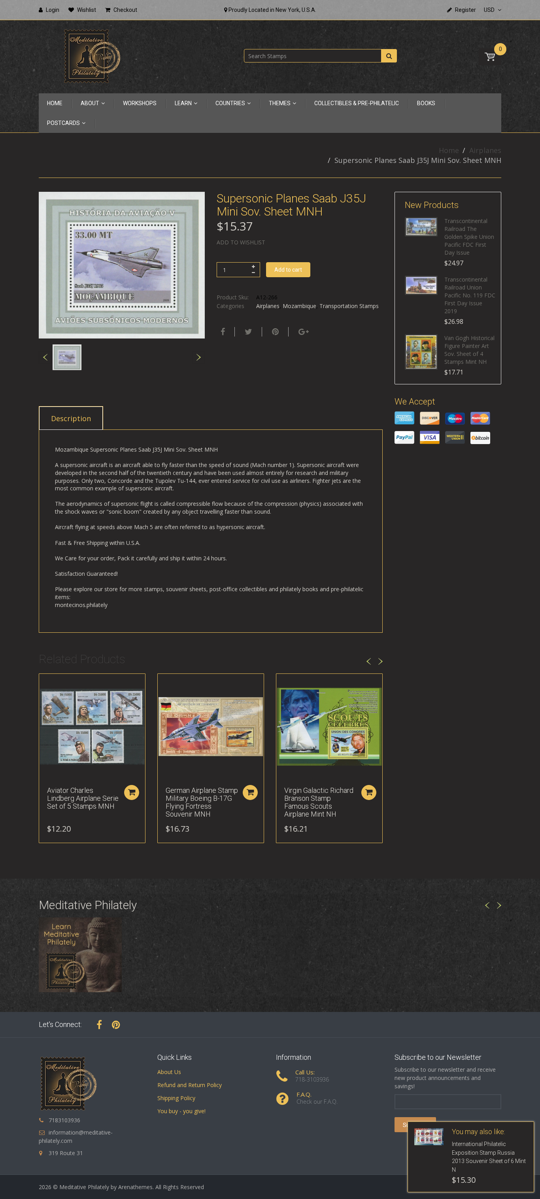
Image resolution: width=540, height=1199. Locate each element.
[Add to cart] (131, 792)
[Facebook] (222, 332)
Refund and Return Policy (189, 1085)
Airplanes (485, 150)
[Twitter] (247, 332)
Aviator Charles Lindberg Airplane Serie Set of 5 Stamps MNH (83, 798)
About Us (169, 1072)
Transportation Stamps (349, 306)
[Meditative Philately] (92, 56)
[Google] (303, 332)
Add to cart (288, 270)
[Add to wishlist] (45, 684)
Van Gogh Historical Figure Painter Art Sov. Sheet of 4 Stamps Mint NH (469, 349)
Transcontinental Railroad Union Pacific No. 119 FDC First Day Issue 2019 (469, 295)
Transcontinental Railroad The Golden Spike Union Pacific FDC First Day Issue (469, 236)
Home (449, 150)
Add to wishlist (241, 242)
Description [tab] (71, 418)
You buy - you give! (181, 1111)
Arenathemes (135, 1187)
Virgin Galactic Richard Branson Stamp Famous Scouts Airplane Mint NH (318, 802)
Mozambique (299, 306)
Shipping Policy (176, 1098)
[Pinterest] (116, 1024)
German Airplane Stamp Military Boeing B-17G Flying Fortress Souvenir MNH (202, 802)
